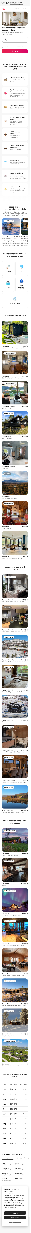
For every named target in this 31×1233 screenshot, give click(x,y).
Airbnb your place (21, 9)
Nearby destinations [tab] (8, 1158)
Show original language (16, 4)
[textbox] (8, 46)
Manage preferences (15, 1222)
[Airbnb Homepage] (3, 9)
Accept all (15, 1213)
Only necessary (15, 1217)
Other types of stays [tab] (22, 1158)
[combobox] (14, 40)
